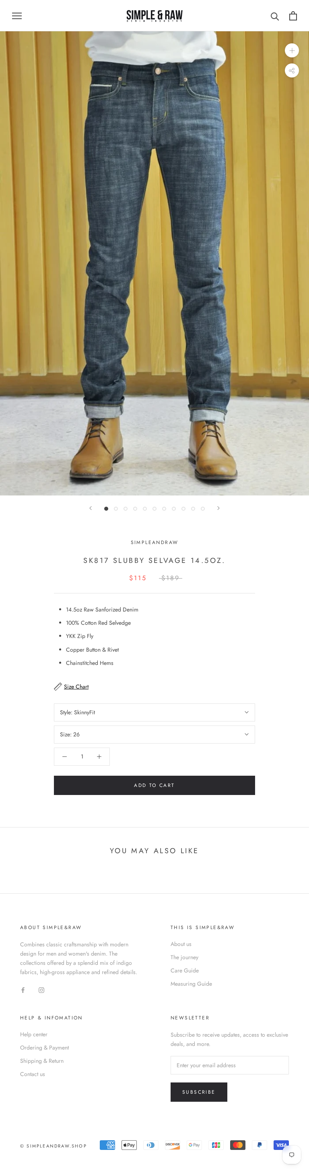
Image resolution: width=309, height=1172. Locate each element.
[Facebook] (23, 989)
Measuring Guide (191, 984)
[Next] (218, 508)
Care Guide (185, 970)
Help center (33, 1034)
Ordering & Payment (44, 1048)
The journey (184, 957)
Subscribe (199, 1092)
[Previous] (90, 508)
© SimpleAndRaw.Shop (53, 1146)
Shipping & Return (42, 1061)
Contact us (32, 1074)
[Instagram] (41, 989)
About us (181, 944)
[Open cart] (293, 15)
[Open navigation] (17, 15)
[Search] (275, 16)
